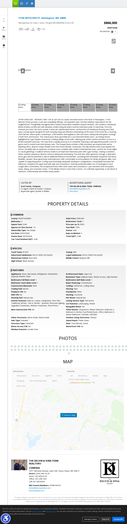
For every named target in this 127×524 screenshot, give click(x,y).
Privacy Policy (37, 511)
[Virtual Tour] (32, 3)
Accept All (118, 519)
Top (4, 21)
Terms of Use (51, 511)
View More (73, 191)
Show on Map (69, 415)
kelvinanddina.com (36, 490)
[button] (5, 518)
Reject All (105, 519)
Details (4, 30)
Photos (4, 38)
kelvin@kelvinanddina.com (79, 189)
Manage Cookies (90, 519)
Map (4, 47)
